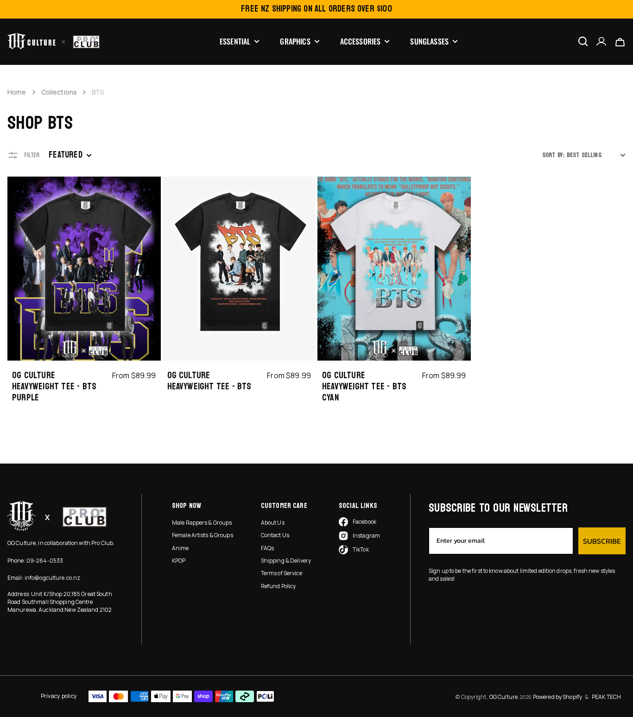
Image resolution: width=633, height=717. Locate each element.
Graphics (295, 41)
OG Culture (503, 697)
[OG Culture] (53, 41)
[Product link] (84, 292)
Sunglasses (429, 41)
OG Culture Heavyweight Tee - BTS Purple (54, 386)
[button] (601, 41)
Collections (59, 92)
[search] (583, 41)
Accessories (360, 41)
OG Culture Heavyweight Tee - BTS (209, 381)
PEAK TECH (606, 697)
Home (16, 92)
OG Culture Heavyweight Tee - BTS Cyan (364, 386)
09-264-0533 (44, 561)
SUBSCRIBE (602, 540)
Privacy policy (59, 696)
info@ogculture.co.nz (52, 578)
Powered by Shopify (557, 697)
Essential (235, 41)
